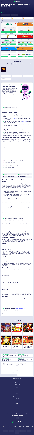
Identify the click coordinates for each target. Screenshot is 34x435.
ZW (16, 418)
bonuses (15, 118)
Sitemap (16, 387)
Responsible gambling (5, 269)
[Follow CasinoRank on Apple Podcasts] (22, 416)
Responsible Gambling (17, 397)
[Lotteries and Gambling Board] (3, 427)
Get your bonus (8, 44)
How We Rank (17, 386)
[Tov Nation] (9, 427)
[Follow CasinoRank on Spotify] (20, 416)
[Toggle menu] (1, 1)
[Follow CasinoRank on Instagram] (14, 416)
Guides (17, 395)
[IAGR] (27, 427)
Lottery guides (4, 148)
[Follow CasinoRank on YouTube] (18, 416)
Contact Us (17, 383)
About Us (16, 381)
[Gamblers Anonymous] (14, 427)
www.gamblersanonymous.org (20, 308)
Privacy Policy (17, 398)
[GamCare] (21, 427)
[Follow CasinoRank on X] (16, 416)
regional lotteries (24, 121)
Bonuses (16, 393)
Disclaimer (17, 400)
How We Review (16, 384)
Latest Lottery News (17, 406)
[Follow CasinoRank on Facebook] (11, 416)
